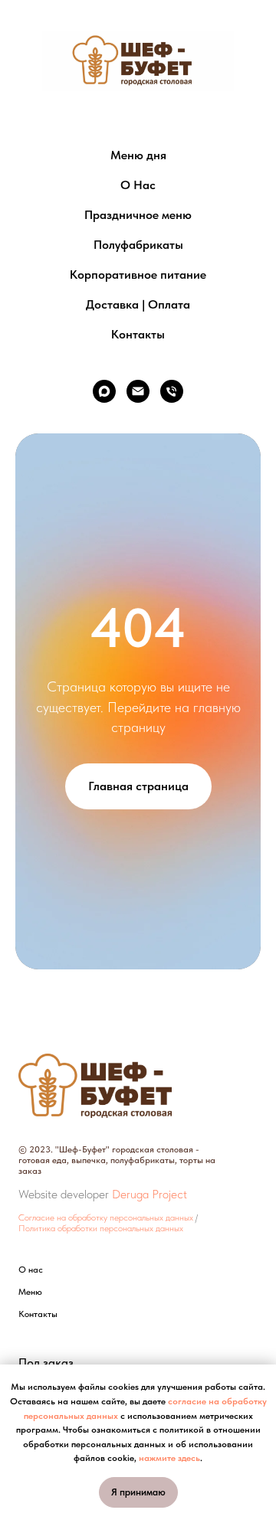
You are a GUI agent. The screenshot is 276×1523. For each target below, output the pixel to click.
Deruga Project (149, 1194)
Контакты (138, 334)
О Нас (138, 185)
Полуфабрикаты (138, 244)
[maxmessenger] (104, 391)
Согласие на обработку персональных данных (105, 1217)
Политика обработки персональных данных (100, 1228)
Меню (30, 1291)
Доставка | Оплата (138, 304)
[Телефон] (171, 391)
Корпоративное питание (138, 274)
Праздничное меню (138, 215)
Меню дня (138, 155)
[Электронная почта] (138, 391)
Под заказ (46, 1363)
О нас (30, 1269)
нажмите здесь (169, 1458)
